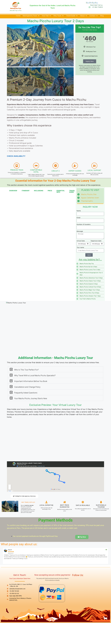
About (82, 16)
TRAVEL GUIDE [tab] (72, 191)
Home (18, 16)
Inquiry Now (90, 61)
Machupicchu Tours (30, 16)
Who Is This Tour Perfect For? (26, 370)
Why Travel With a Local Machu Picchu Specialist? (35, 375)
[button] (9, 45)
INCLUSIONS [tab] (38, 191)
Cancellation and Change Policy (27, 387)
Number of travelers (84, 224)
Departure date (96, 241)
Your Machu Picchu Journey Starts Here (30, 398)
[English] (87, 3)
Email (78, 217)
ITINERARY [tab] (25, 191)
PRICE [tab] (50, 191)
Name (79, 211)
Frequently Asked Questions (25, 393)
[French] (90, 3)
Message (80, 231)
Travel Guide (70, 16)
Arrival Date (81, 241)
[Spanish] (96, 3)
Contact (92, 16)
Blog (102, 16)
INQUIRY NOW (90, 207)
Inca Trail (45, 16)
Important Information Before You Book (30, 381)
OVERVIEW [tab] (13, 191)
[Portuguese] (93, 3)
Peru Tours (57, 16)
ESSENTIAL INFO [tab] (61, 191)
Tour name (80, 247)
